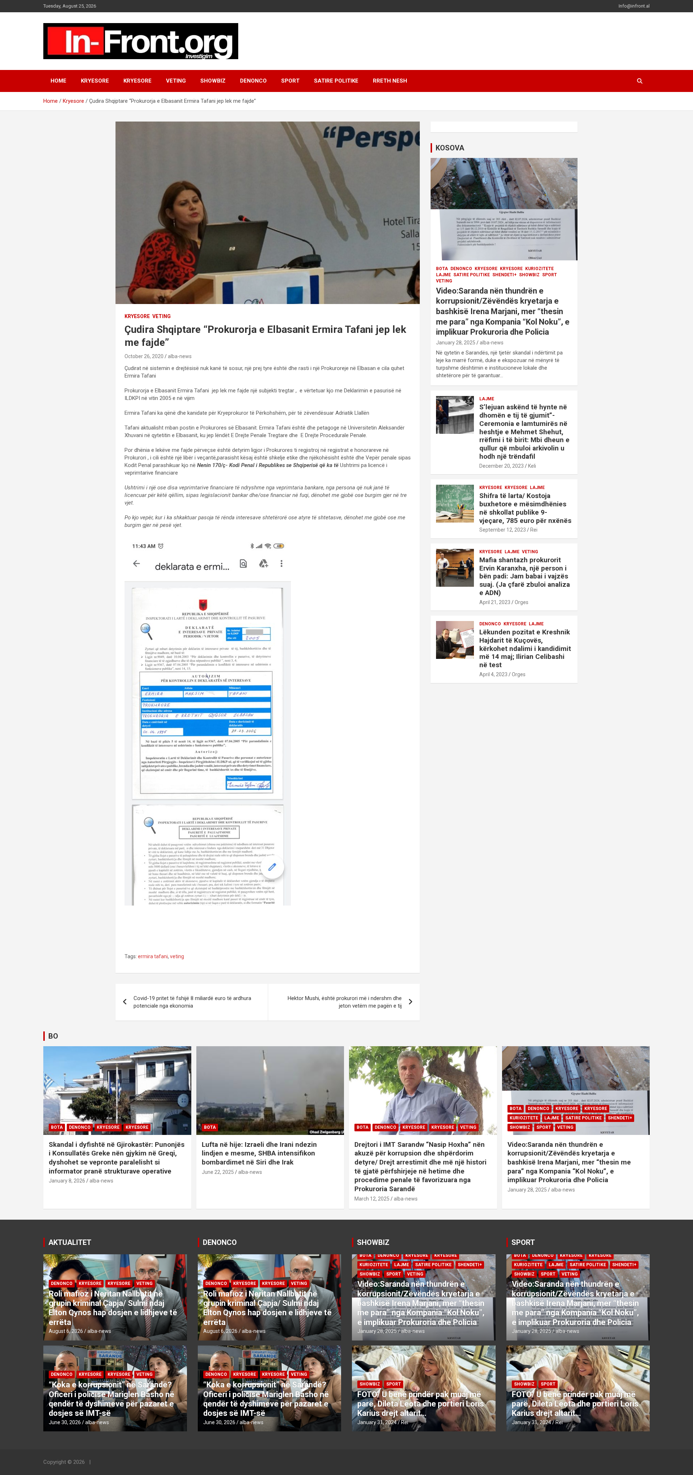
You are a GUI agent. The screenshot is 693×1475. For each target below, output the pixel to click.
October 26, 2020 (144, 356)
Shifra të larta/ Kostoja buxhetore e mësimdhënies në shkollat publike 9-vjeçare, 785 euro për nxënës (525, 508)
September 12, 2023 (502, 530)
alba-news (180, 356)
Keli (532, 466)
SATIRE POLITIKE (336, 81)
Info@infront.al (634, 6)
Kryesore (137, 81)
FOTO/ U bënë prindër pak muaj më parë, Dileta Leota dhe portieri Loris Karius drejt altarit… (420, 1404)
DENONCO (253, 81)
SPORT (290, 81)
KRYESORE (95, 81)
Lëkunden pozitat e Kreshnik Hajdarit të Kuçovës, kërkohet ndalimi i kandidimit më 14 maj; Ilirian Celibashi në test (525, 648)
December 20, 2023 (501, 466)
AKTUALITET (69, 1242)
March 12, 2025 (371, 1199)
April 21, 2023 (494, 602)
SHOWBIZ (213, 81)
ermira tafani (153, 956)
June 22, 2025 (218, 1172)
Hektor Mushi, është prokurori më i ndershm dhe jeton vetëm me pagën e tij (345, 1002)
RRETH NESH (390, 81)
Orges (521, 602)
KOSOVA (450, 148)
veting (177, 956)
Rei (533, 530)
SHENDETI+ (504, 274)
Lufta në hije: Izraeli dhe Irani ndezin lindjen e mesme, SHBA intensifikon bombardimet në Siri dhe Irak (259, 1153)
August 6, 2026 (66, 1331)
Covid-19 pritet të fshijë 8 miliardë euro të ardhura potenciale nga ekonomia (192, 1002)
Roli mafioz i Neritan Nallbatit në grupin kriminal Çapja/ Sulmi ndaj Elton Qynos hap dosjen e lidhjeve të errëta (113, 1308)
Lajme (443, 274)
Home (58, 81)
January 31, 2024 (377, 1422)
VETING (176, 81)
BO (53, 1036)
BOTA (442, 268)
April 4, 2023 (493, 674)
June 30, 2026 (65, 1422)
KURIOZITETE (539, 268)
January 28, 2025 (455, 342)
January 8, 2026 (67, 1181)
